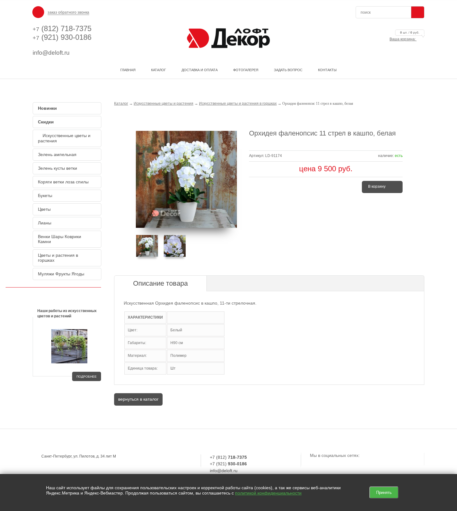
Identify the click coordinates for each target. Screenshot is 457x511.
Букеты (45, 195)
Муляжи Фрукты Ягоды (61, 273)
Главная (128, 70)
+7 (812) (228, 457)
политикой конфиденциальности (268, 492)
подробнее (86, 376)
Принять (384, 492)
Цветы (44, 209)
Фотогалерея (245, 70)
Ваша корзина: (404, 39)
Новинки (47, 108)
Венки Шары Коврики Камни (59, 239)
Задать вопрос (288, 70)
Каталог (158, 70)
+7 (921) (228, 463)
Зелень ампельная (57, 154)
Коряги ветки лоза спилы (63, 181)
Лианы (44, 222)
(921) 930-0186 (62, 37)
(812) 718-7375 (62, 28)
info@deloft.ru (51, 52)
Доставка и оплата (200, 70)
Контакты (327, 70)
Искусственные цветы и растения (64, 138)
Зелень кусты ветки (57, 168)
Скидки (46, 121)
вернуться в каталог (138, 399)
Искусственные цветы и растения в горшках (238, 103)
